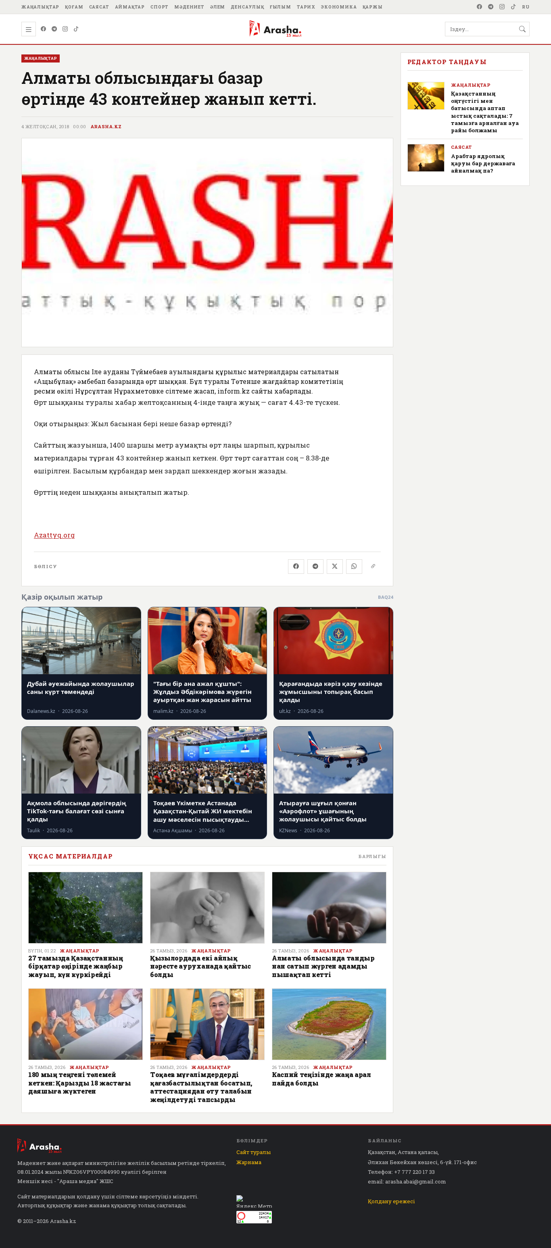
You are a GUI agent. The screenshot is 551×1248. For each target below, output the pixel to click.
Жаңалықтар (40, 7)
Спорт (159, 7)
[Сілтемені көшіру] (373, 566)
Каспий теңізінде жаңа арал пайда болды (321, 1078)
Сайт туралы (253, 1152)
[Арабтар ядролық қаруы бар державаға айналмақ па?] (426, 158)
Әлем (217, 7)
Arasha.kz (106, 126)
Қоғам (74, 7)
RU (526, 7)
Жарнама (248, 1162)
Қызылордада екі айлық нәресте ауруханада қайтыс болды (200, 966)
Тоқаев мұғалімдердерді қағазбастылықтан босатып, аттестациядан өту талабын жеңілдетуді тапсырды (201, 1086)
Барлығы (372, 856)
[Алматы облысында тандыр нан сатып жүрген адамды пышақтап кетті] (329, 908)
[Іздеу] (522, 29)
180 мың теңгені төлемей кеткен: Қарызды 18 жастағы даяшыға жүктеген (79, 1082)
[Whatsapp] (354, 566)
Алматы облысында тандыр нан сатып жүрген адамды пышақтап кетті (323, 966)
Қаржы (373, 7)
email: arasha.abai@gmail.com (407, 1181)
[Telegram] (491, 7)
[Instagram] (502, 7)
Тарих (306, 7)
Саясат (99, 7)
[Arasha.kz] (275, 29)
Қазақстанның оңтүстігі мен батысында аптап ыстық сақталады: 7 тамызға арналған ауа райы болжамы (485, 112)
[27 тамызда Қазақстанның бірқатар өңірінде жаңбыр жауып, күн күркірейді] (85, 908)
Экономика (339, 7)
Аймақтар (130, 7)
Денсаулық (247, 7)
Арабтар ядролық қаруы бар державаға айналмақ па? (483, 163)
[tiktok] (513, 7)
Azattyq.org (54, 535)
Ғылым (280, 7)
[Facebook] (479, 7)
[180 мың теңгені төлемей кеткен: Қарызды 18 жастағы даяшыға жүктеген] (85, 1024)
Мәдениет (189, 7)
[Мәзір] (28, 29)
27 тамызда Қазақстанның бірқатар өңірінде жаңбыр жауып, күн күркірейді (75, 966)
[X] (335, 566)
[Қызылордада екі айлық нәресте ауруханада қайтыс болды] (207, 908)
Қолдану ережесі (391, 1201)
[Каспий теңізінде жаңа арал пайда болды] (329, 1024)
